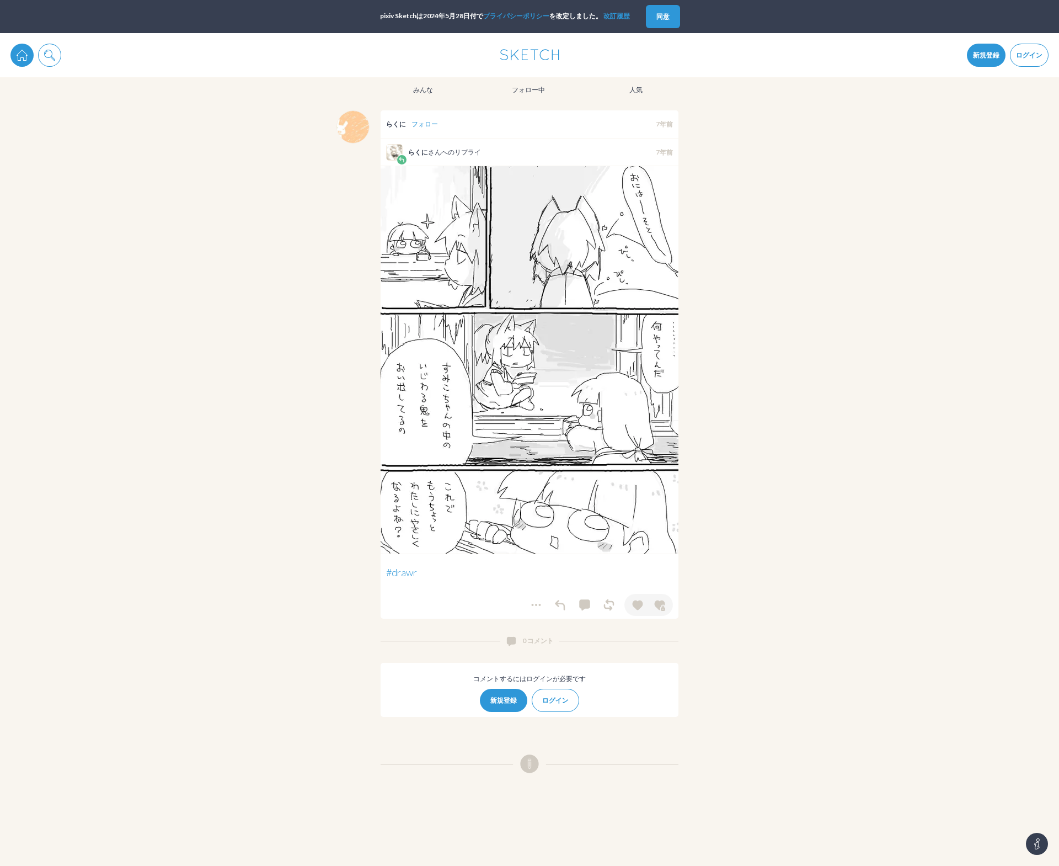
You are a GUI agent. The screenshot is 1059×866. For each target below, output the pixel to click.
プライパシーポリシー (516, 16)
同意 (663, 16)
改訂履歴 (616, 16)
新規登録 (986, 55)
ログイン (1029, 55)
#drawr (401, 572)
